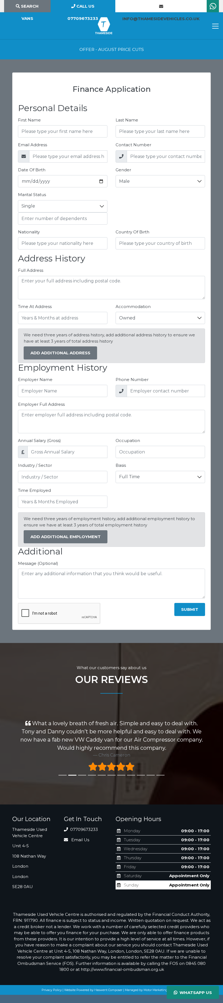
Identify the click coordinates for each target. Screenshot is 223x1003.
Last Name (127, 120)
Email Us (79, 839)
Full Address (30, 270)
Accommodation (133, 306)
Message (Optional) (38, 563)
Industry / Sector (35, 465)
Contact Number (133, 144)
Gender (123, 169)
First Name (29, 120)
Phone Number (132, 379)
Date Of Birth (31, 169)
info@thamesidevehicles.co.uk (161, 6)
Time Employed (34, 490)
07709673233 (83, 829)
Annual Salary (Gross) (39, 440)
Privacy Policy (52, 990)
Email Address (32, 144)
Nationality (29, 231)
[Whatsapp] (213, 7)
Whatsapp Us (194, 992)
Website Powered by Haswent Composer (93, 990)
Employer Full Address (41, 404)
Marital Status (32, 194)
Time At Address (35, 306)
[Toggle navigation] (215, 26)
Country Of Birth (132, 231)
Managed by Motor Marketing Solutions (153, 990)
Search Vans (29, 8)
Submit (189, 609)
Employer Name (35, 379)
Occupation (128, 440)
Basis (121, 465)
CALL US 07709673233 (82, 8)
